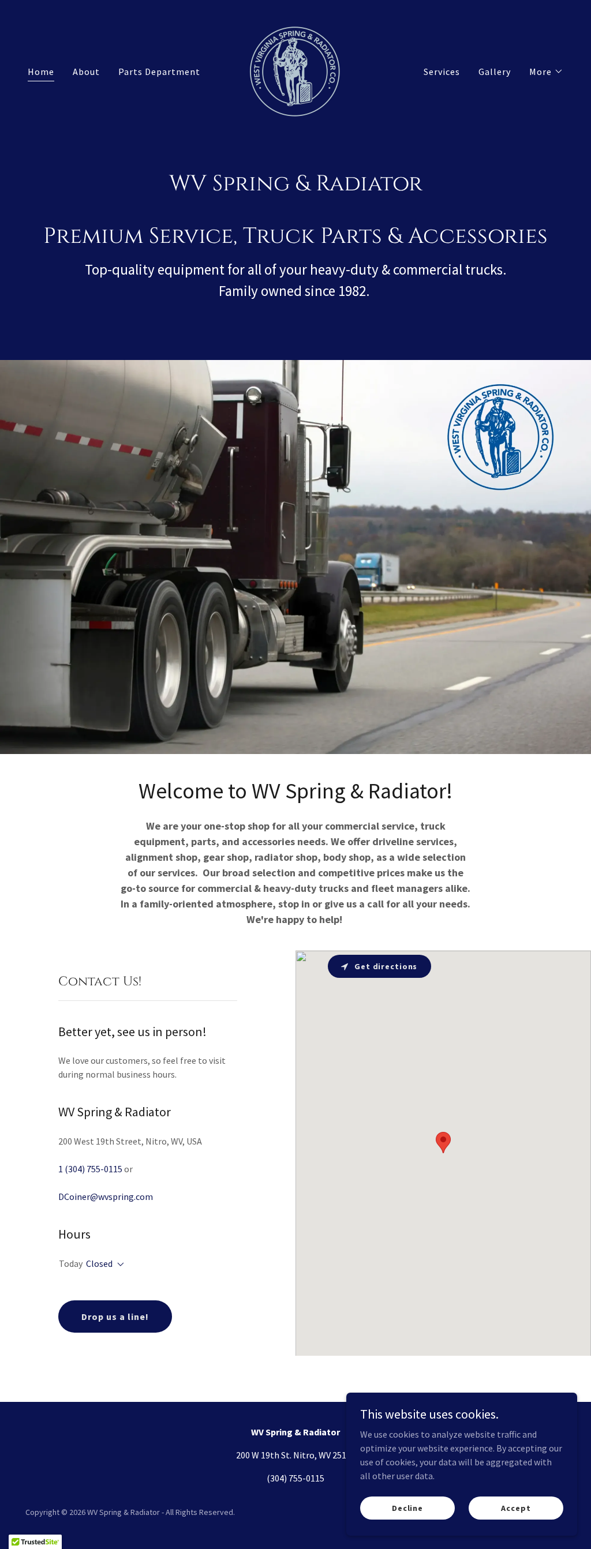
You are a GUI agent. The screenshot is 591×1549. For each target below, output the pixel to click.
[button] (546, 71)
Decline (407, 1507)
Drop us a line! (115, 1316)
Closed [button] (99, 1263)
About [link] (86, 71)
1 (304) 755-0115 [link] (90, 1169)
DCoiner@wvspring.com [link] (105, 1196)
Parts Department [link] (159, 71)
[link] (295, 70)
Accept (515, 1507)
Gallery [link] (494, 71)
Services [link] (442, 71)
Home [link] (41, 71)
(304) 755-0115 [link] (295, 1478)
